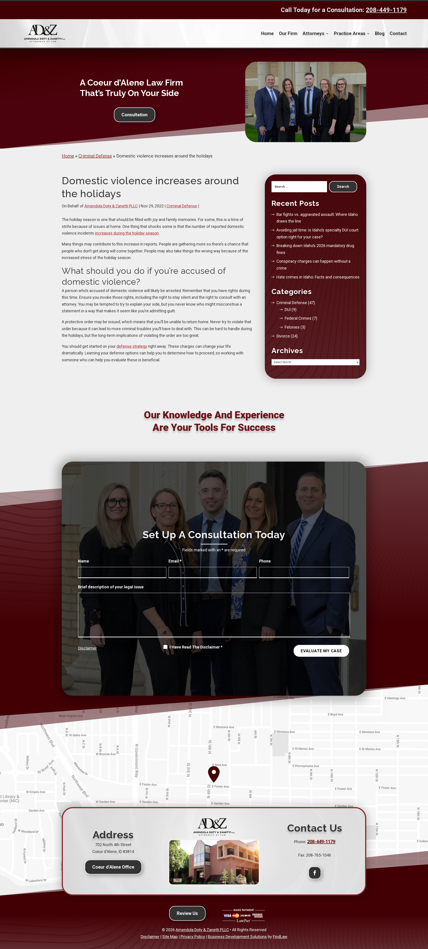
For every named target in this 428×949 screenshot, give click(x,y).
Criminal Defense (182, 206)
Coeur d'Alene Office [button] (113, 867)
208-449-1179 (386, 10)
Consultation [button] (134, 114)
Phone (265, 561)
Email (175, 561)
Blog (380, 33)
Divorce (283, 336)
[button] (423, 916)
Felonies (292, 327)
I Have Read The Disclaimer (196, 647)
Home (267, 33)
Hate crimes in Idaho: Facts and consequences (318, 277)
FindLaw (280, 936)
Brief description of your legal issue (111, 587)
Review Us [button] (187, 913)
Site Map (170, 936)
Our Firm (288, 33)
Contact (398, 33)
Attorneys (313, 33)
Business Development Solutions (237, 936)
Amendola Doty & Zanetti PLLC (111, 206)
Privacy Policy (193, 936)
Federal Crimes (298, 318)
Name (83, 561)
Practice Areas (349, 33)
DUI (288, 309)
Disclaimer (87, 648)
